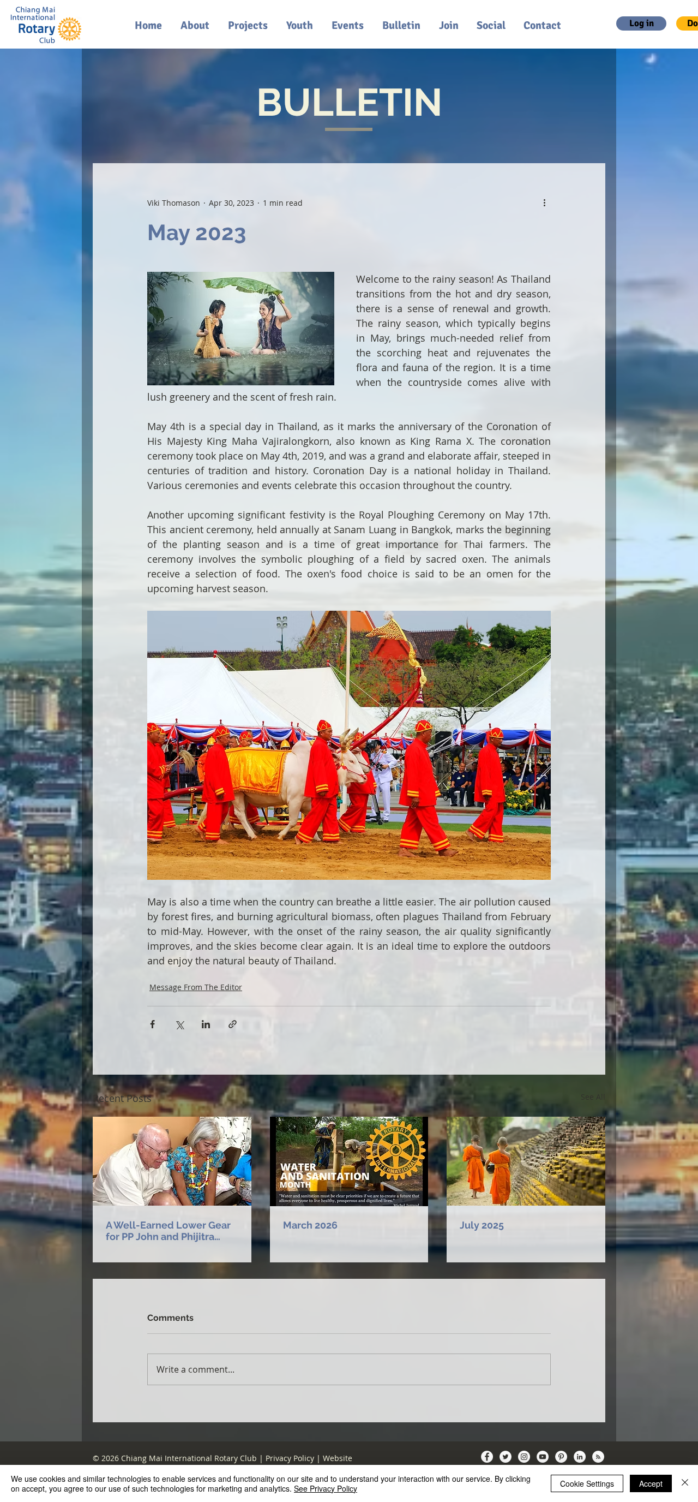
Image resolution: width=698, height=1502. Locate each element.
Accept (651, 1483)
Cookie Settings (587, 1483)
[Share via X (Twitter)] (179, 1024)
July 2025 (482, 1225)
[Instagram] (524, 1457)
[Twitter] (506, 1457)
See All (593, 1097)
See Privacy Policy (325, 1488)
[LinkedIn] (580, 1457)
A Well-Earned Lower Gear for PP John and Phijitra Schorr (168, 1230)
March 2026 (310, 1225)
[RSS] (598, 1457)
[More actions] (544, 202)
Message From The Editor (195, 987)
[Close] (684, 1483)
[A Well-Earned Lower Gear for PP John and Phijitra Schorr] (172, 1161)
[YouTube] (543, 1457)
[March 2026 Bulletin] (349, 1161)
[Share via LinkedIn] (206, 1024)
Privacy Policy (290, 1458)
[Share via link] (232, 1024)
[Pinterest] (561, 1457)
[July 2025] (526, 1161)
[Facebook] (487, 1457)
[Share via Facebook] (152, 1024)
